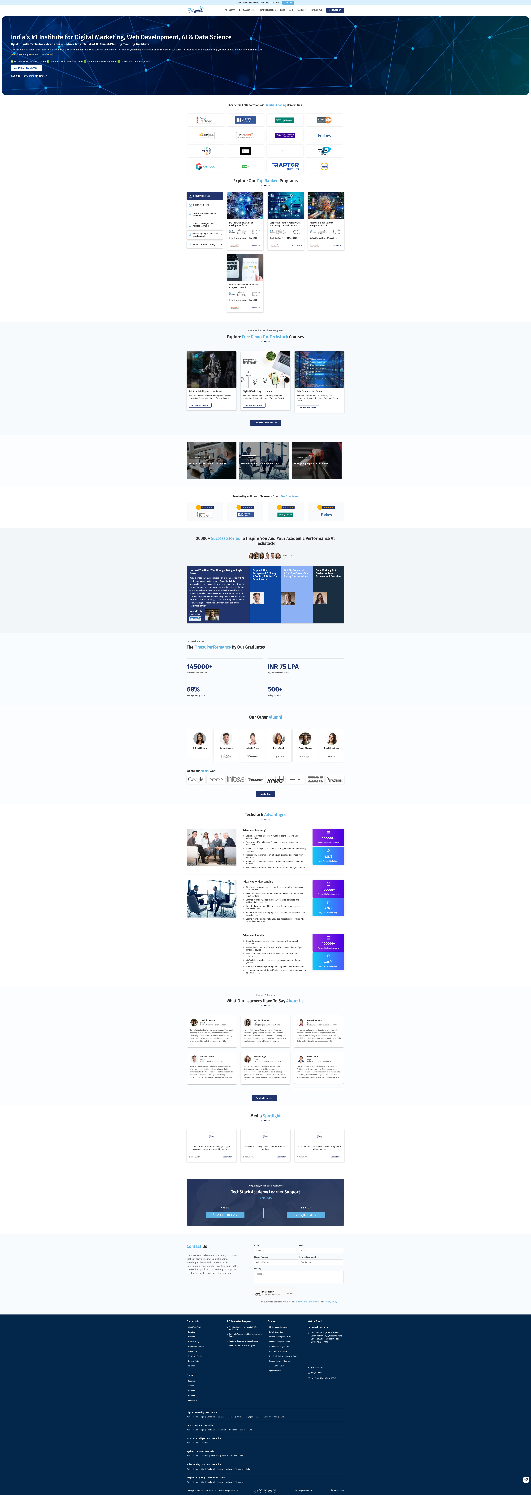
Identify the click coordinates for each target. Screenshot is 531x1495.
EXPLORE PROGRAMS (25, 67)
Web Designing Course (278, 1351)
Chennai (221, 1417)
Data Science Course (277, 1332)
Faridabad (230, 1417)
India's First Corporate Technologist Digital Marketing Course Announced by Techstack (212, 1148)
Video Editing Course (277, 1366)
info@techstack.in (307, 1215)
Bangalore (211, 1417)
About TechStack (194, 1327)
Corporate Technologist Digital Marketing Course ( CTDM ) (285, 224)
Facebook (192, 1381)
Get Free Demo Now (199, 405)
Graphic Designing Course (279, 1361)
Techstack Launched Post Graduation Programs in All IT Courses (319, 1148)
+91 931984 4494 (226, 1215)
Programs (192, 1337)
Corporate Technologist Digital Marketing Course (245, 1335)
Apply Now (256, 245)
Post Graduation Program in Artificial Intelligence (244, 1328)
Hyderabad (233, 1430)
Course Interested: (307, 1257)
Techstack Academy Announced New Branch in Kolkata (265, 1148)
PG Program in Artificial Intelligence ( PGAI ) (241, 224)
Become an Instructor (197, 1346)
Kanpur (258, 1417)
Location (191, 1332)
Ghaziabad (241, 1417)
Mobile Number (261, 1257)
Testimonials (316, 10)
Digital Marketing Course (279, 1327)
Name (256, 1245)
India (275, 1417)
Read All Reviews (264, 1098)
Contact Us (192, 1351)
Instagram (192, 1400)
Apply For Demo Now (264, 422)
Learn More (228, 1157)
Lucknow (267, 1417)
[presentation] (182, 461)
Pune (282, 1417)
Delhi (189, 1417)
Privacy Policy (331, 1302)
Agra (202, 1417)
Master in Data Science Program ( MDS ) (321, 224)
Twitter (191, 1386)
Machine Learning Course (279, 1346)
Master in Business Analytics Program (244, 1341)
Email (301, 1245)
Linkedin (191, 1395)
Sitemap (191, 1366)
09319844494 (339, 1490)
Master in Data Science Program (242, 1346)
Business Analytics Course (279, 1342)
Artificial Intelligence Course (280, 1337)
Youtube (191, 1391)
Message (258, 1268)
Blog (291, 10)
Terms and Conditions (307, 1302)
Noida (195, 1417)
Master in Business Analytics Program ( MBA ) (243, 286)
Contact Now (335, 10)
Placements (302, 10)
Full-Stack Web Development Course (283, 1356)
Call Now (288, 3)
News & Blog (193, 1342)
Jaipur (250, 1417)
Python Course (275, 1371)
